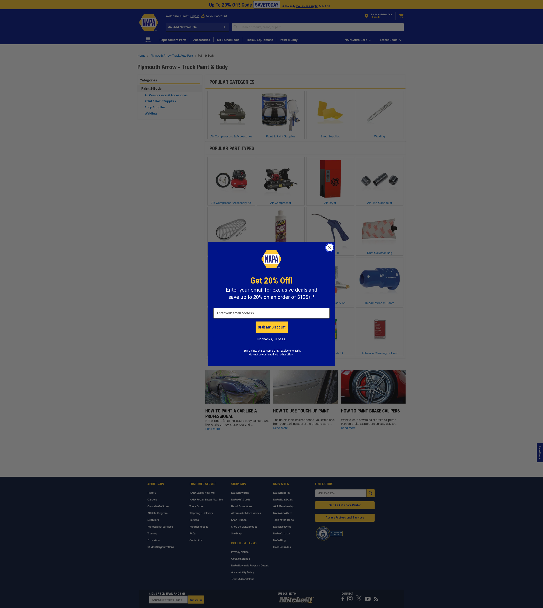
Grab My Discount (271, 327)
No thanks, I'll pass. (271, 339)
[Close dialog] (329, 247)
